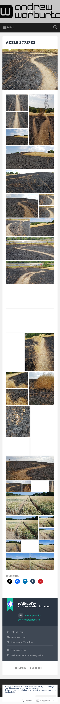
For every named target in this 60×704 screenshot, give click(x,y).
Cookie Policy (10, 692)
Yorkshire (28, 642)
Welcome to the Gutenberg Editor (27, 655)
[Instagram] (30, 11)
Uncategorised (18, 637)
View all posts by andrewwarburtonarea (29, 617)
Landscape (16, 642)
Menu (10, 27)
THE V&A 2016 (18, 650)
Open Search (54, 27)
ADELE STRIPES (20, 42)
